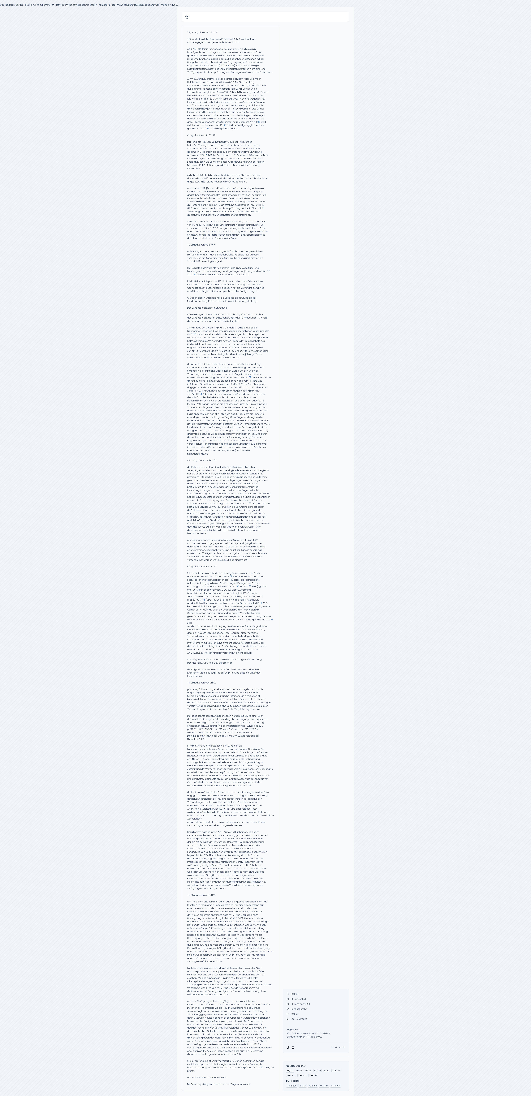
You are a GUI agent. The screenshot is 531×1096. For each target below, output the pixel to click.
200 (291, 1075)
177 (336, 1070)
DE (332, 1047)
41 (290, 1070)
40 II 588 (237, 918)
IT (340, 1047)
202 (302, 1075)
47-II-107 (335, 1085)
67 (299, 1070)
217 (313, 1075)
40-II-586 (291, 1085)
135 (308, 1070)
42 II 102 (212, 450)
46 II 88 (221, 450)
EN (344, 1047)
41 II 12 (227, 589)
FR (336, 1047)
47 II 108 (231, 450)
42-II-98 (313, 1085)
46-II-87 (324, 1085)
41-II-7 (303, 1085)
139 (317, 1070)
